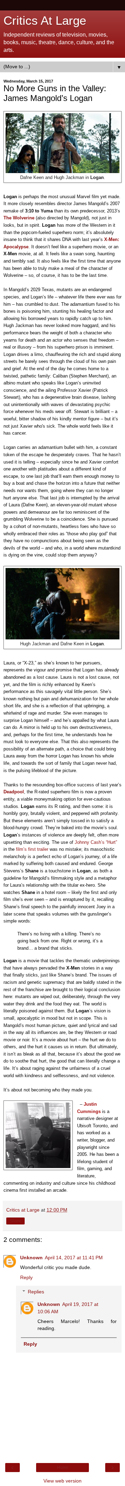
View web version (62, 1481)
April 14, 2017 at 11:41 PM (74, 1257)
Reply (26, 1277)
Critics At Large (44, 20)
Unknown (31, 1257)
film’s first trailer (33, 849)
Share (15, 1221)
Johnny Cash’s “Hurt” (96, 842)
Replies (36, 1291)
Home (62, 1467)
